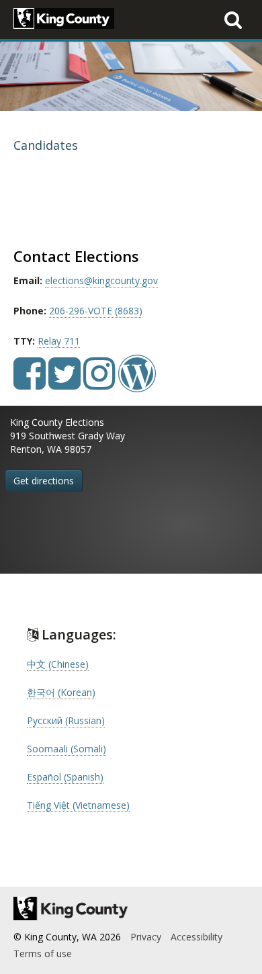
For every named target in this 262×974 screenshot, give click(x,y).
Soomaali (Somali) (66, 748)
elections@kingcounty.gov (101, 280)
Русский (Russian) (66, 720)
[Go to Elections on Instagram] (99, 383)
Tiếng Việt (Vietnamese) (78, 805)
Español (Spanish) (65, 776)
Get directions (43, 480)
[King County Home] (131, 908)
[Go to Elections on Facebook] (29, 383)
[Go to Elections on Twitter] (64, 383)
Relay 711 (59, 341)
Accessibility (196, 936)
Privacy (145, 936)
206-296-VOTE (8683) (95, 310)
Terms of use (42, 953)
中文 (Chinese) (58, 664)
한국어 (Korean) (61, 692)
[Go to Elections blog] (137, 383)
